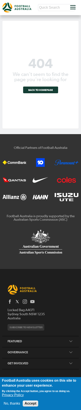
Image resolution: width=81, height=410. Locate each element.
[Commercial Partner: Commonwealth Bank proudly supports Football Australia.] (14, 162)
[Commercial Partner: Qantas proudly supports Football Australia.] (14, 179)
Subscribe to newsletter (26, 327)
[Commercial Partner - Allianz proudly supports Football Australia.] (14, 197)
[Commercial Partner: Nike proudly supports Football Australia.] (40, 179)
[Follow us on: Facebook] (10, 301)
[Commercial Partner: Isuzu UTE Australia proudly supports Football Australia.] (66, 197)
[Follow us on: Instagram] (25, 301)
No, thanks (12, 403)
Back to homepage (40, 89)
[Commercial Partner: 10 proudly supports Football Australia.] (40, 162)
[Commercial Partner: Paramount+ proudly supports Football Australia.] (66, 162)
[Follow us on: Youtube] (32, 301)
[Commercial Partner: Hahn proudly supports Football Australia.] (40, 197)
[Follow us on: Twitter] (17, 301)
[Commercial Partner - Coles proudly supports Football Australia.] (66, 179)
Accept (30, 403)
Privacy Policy (13, 395)
